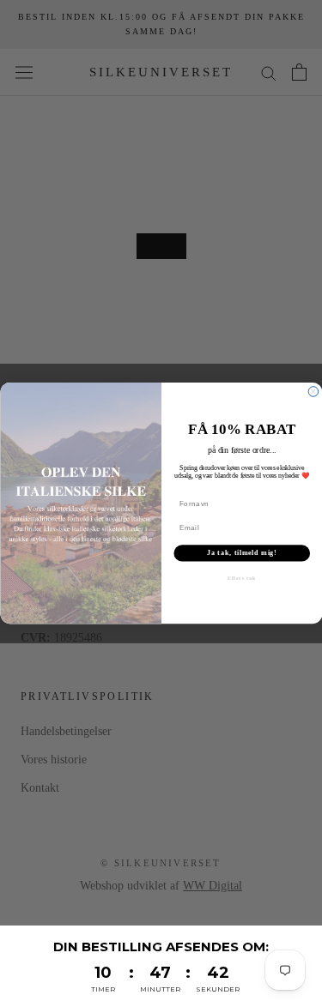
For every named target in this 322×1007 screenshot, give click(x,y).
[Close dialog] (313, 392)
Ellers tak (242, 579)
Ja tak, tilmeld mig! (241, 553)
